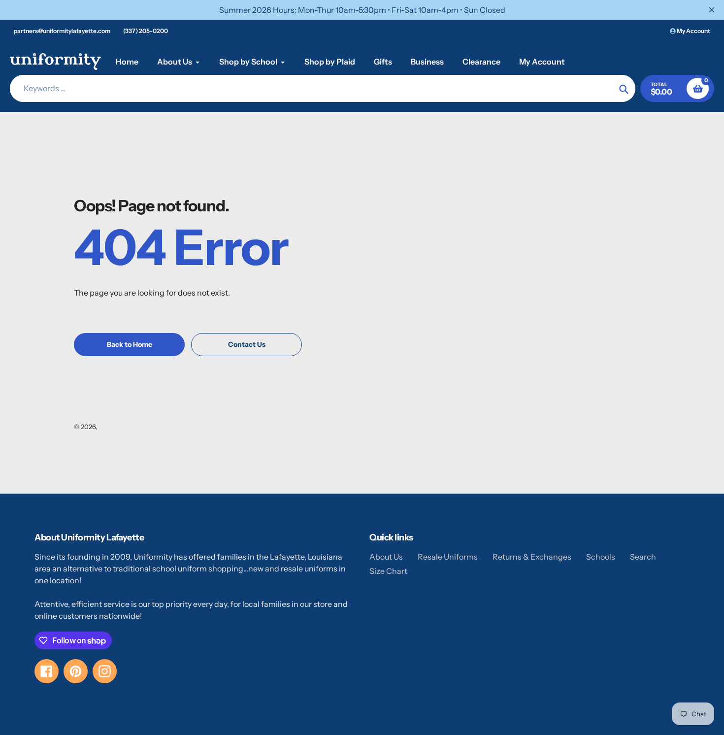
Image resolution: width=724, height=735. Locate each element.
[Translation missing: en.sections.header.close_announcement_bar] (712, 10)
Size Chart (388, 571)
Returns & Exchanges (532, 557)
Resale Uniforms (448, 557)
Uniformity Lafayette (130, 427)
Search (643, 557)
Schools (600, 557)
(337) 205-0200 (145, 30)
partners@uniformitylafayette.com (62, 30)
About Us (386, 557)
